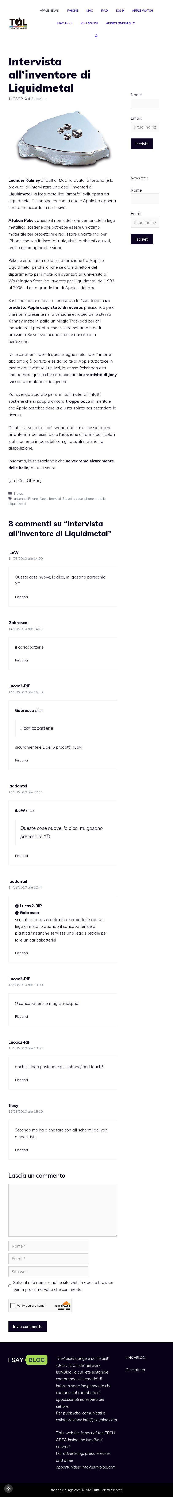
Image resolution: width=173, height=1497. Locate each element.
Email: (136, 118)
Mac (89, 10)
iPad (104, 10)
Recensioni (89, 23)
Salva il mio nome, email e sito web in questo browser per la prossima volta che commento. (63, 1286)
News (18, 493)
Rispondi (21, 597)
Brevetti (68, 498)
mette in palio (36, 321)
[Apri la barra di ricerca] (96, 36)
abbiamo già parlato (27, 361)
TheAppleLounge (71, 1358)
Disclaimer (135, 1369)
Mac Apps (64, 23)
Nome (136, 94)
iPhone (72, 10)
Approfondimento (120, 23)
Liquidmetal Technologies (32, 200)
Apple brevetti (50, 498)
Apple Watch (142, 10)
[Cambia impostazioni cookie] (8, 1488)
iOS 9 (120, 10)
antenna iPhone (26, 498)
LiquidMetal (17, 503)
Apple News (49, 10)
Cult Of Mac (29, 480)
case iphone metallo (91, 498)
